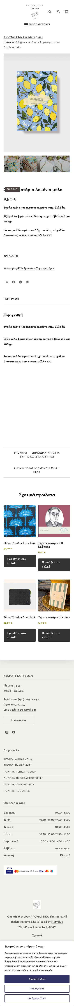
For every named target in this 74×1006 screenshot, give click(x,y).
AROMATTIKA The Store (19, 37)
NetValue (57, 922)
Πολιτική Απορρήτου (19, 784)
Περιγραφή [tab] (11, 299)
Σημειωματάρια (28, 42)
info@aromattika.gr (23, 709)
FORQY (51, 927)
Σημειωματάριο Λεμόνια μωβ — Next (37, 470)
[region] (37, 973)
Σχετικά (37, 935)
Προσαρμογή (37, 988)
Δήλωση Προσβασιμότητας (23, 778)
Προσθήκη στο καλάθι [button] (16, 561)
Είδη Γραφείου (26, 268)
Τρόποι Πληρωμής (17, 765)
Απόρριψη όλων (37, 998)
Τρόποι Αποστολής (18, 759)
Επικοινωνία (18, 720)
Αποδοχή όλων (37, 979)
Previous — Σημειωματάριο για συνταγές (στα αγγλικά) (37, 455)
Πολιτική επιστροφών (20, 772)
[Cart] (66, 11)
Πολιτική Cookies (17, 791)
